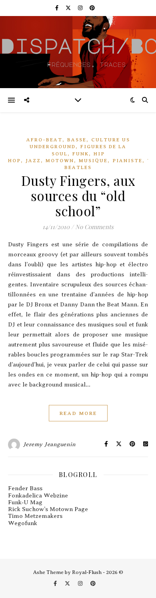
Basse (76, 140)
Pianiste (127, 160)
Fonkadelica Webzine (38, 495)
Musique (93, 160)
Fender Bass (25, 488)
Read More (78, 413)
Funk (80, 154)
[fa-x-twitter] (69, 8)
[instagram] (81, 8)
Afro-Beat (44, 140)
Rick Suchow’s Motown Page (48, 509)
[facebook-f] (57, 8)
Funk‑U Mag (25, 502)
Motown (60, 160)
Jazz (33, 160)
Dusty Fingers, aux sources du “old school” (78, 195)
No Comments (94, 227)
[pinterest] (92, 8)
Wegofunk (22, 523)
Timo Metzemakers (35, 516)
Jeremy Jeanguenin (49, 444)
